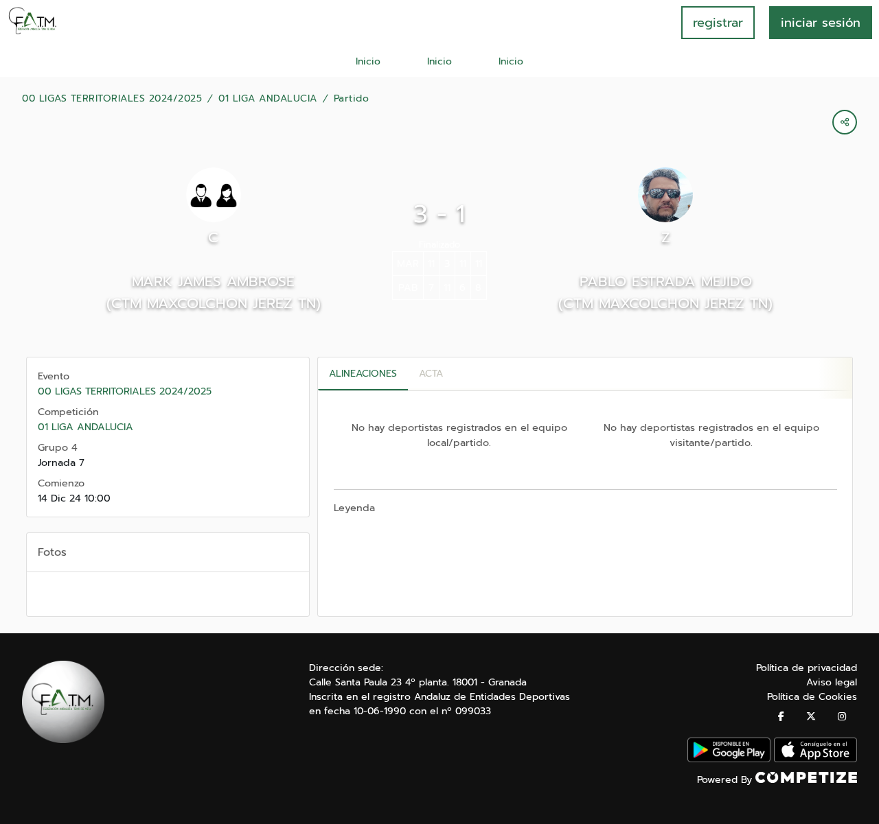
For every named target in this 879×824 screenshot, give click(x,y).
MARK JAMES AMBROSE (213, 281)
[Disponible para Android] (728, 759)
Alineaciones (363, 373)
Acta (431, 373)
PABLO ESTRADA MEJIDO (666, 281)
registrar (718, 22)
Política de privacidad (806, 668)
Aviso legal (831, 682)
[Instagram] (842, 716)
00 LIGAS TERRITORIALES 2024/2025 (112, 98)
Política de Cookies (812, 697)
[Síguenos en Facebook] (781, 716)
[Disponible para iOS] (815, 759)
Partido (351, 98)
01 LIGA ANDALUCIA (267, 98)
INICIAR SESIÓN (820, 22)
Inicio (368, 61)
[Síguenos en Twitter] (811, 716)
